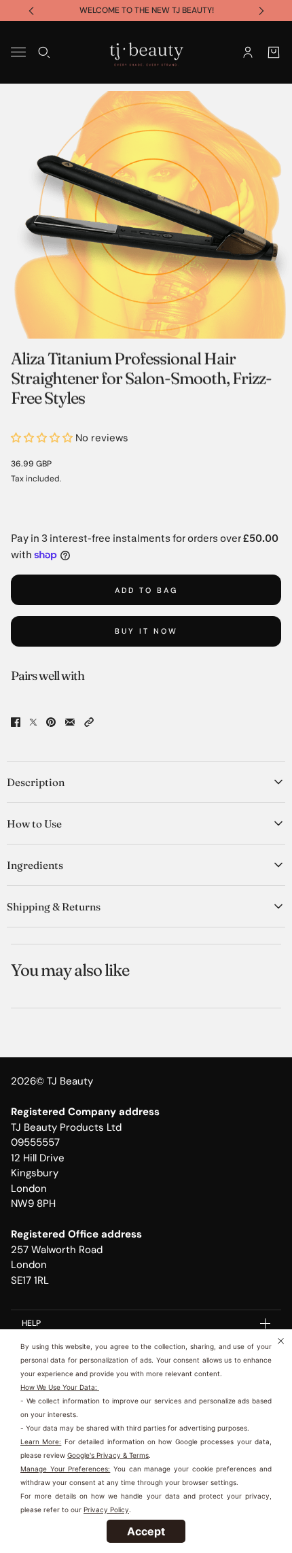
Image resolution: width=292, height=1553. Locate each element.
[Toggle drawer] (18, 52)
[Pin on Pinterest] (50, 722)
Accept (146, 1531)
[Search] (44, 51)
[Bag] (273, 51)
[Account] (247, 51)
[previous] (31, 10)
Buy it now (146, 631)
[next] (261, 10)
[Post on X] (33, 722)
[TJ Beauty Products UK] (146, 52)
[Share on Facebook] (15, 722)
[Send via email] (69, 722)
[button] (88, 722)
